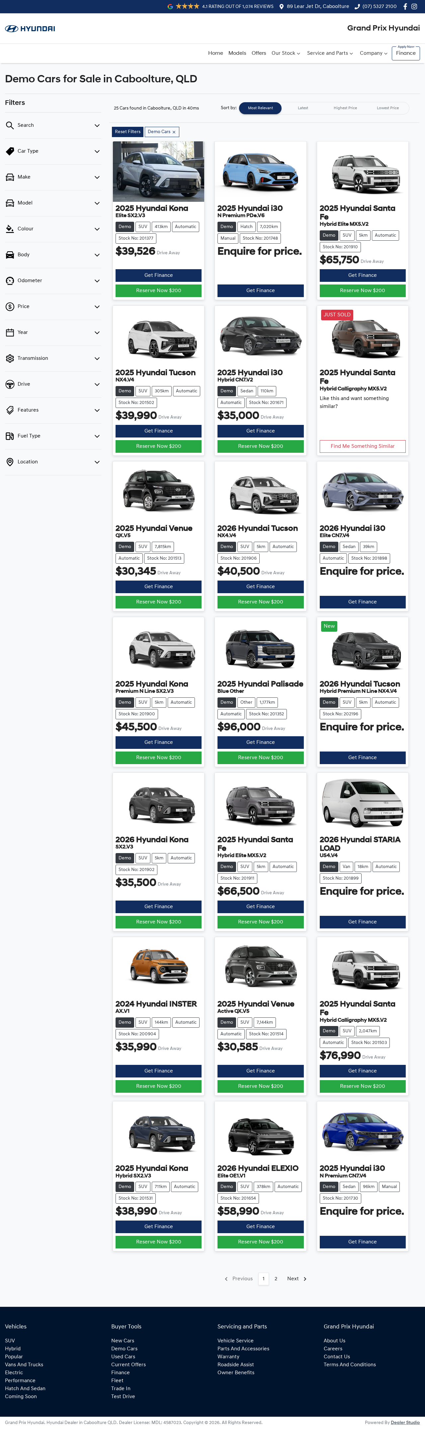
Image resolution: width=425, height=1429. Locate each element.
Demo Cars (124, 1349)
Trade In (120, 1388)
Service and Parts (327, 53)
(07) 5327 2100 (380, 6)
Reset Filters (127, 131)
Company (371, 53)
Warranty (228, 1357)
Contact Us (337, 1357)
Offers (259, 53)
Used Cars (123, 1357)
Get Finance (158, 275)
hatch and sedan (25, 1388)
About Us (334, 1341)
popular (14, 1357)
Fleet (117, 1381)
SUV (10, 1341)
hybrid (13, 1349)
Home (215, 53)
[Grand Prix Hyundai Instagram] (415, 6)
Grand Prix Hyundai (383, 29)
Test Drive (123, 1396)
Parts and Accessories (243, 1349)
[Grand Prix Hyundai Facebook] (406, 6)
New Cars (122, 1341)
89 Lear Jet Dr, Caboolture (318, 6)
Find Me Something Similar (363, 446)
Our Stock (283, 53)
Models (237, 53)
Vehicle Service (235, 1341)
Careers (333, 1349)
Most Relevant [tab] (260, 108)
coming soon (21, 1396)
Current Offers (128, 1365)
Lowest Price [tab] (388, 108)
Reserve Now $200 (158, 290)
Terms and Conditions (350, 1365)
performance (20, 1381)
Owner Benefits (235, 1373)
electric (14, 1373)
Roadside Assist (235, 1365)
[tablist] (324, 108)
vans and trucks (24, 1365)
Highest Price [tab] (345, 108)
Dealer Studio (405, 1422)
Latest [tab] (303, 108)
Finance (406, 53)
